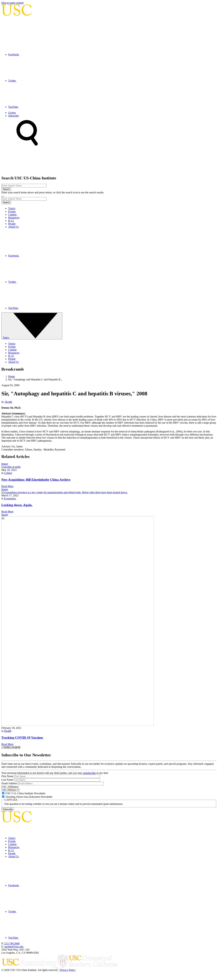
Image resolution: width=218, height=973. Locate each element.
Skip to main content (12, 2)
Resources (13, 217)
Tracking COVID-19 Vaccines (22, 737)
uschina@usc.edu (13, 946)
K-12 (11, 220)
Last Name (7, 779)
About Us (13, 226)
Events (11, 211)
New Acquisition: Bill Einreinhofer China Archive (35, 479)
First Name (7, 776)
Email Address (9, 783)
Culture (8, 473)
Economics (10, 498)
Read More (7, 486)
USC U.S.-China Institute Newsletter (25, 793)
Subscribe (13, 115)
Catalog (12, 214)
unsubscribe (89, 772)
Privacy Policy (68, 970)
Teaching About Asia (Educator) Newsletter (28, 796)
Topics (11, 208)
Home (11, 376)
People (11, 223)
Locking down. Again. (17, 505)
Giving (12, 112)
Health (8, 401)
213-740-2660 (12, 943)
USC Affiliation (9, 786)
